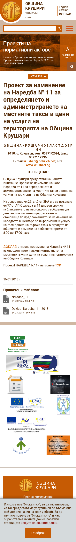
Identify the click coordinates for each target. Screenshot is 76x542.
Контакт (66, 14)
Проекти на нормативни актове (34, 57)
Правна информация (38, 497)
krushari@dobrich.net (39, 161)
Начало (8, 57)
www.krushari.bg (38, 165)
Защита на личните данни (39, 523)
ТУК (58, 265)
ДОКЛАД (10, 247)
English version (63, 8)
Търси (58, 28)
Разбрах (38, 533)
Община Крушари (35, 10)
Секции (36, 76)
